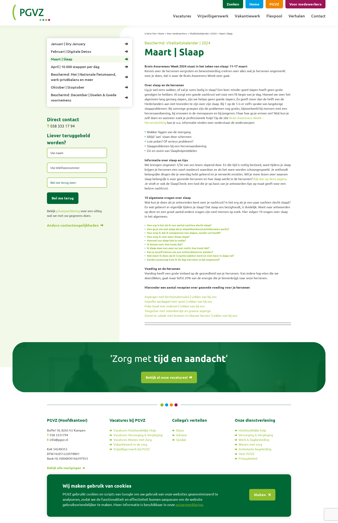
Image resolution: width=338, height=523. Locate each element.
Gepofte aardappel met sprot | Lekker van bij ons (178, 301)
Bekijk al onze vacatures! (167, 377)
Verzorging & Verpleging (256, 435)
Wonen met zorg (250, 444)
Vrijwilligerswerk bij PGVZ (131, 449)
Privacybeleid (248, 458)
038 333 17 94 (62, 126)
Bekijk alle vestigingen (64, 468)
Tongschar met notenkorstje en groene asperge (178, 311)
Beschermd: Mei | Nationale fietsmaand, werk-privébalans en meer (83, 77)
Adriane (181, 435)
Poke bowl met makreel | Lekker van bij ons (175, 306)
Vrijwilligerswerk (212, 16)
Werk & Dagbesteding (254, 439)
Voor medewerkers (305, 4)
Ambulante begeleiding (255, 449)
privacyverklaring (68, 211)
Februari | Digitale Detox (71, 51)
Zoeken (233, 4)
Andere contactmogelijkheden (73, 225)
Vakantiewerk (247, 16)
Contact (318, 16)
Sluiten (260, 495)
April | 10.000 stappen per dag (75, 67)
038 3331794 (59, 435)
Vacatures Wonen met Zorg (132, 439)
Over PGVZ (246, 454)
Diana (180, 430)
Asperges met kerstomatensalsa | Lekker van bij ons (181, 297)
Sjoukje (181, 439)
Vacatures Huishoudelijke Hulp (134, 430)
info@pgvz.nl (59, 439)
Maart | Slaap (61, 59)
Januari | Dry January (68, 44)
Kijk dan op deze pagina (269, 179)
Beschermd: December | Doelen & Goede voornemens (83, 97)
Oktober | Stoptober (67, 87)
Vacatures (182, 16)
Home (254, 4)
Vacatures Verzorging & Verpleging (138, 435)
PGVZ (274, 4)
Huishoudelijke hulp (252, 430)
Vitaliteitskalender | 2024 (203, 33)
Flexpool (274, 16)
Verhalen (297, 16)
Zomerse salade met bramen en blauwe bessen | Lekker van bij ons (191, 315)
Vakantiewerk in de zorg (130, 444)
